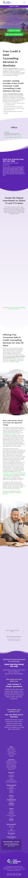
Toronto (11, 811)
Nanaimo (11, 791)
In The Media (9, 753)
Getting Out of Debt (11, 761)
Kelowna (11, 792)
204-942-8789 (8, 137)
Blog (11, 778)
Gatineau (11, 820)
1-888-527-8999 (13, 6)
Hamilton (11, 814)
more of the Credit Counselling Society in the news (17, 308)
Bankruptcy (11, 769)
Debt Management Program (10, 434)
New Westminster (11, 788)
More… (22, 867)
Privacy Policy (9, 866)
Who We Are (11, 749)
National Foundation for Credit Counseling (12, 472)
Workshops (11, 776)
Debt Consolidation (11, 766)
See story (7, 271)
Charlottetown (11, 830)
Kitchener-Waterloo (11, 815)
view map (18, 134)
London (11, 816)
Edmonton (11, 797)
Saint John (11, 827)
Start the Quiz (14, 703)
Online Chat (9, 533)
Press (15, 753)
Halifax (11, 834)
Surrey (11, 789)
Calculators (11, 775)
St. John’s (11, 838)
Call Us (20, 533)
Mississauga (11, 812)
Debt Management (11, 765)
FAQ (11, 774)
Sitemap (11, 779)
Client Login (11, 755)
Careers (11, 756)
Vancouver (11, 786)
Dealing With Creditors (11, 762)
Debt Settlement (11, 763)
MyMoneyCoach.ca (11, 780)
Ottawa (11, 810)
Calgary (11, 798)
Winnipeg (6, 132)
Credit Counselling (11, 751)
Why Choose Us (11, 748)
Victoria (11, 790)
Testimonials (11, 752)
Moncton (11, 825)
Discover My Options (14, 733)
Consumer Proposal (11, 767)
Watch (20, 241)
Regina (11, 802)
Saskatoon (11, 801)
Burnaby (11, 787)
